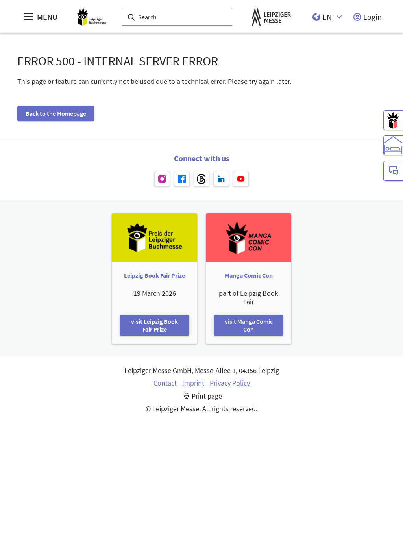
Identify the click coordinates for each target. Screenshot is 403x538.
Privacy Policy (230, 383)
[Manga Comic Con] (393, 120)
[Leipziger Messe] (271, 17)
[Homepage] (91, 17)
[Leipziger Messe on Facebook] (182, 179)
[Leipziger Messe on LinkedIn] (221, 179)
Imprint (193, 383)
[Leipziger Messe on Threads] (201, 179)
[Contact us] (393, 171)
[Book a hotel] (393, 145)
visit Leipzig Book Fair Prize (154, 325)
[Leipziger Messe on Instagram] (162, 179)
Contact (165, 383)
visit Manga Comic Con (249, 325)
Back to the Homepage (56, 113)
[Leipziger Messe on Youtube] (241, 179)
